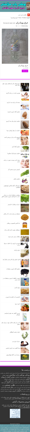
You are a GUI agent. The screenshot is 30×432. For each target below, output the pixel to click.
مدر (20, 387)
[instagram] (13, 426)
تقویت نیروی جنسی (24, 377)
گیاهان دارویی (16, 391)
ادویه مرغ (17, 304)
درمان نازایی (11, 379)
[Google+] (17, 426)
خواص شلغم (17, 179)
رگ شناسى (16, 381)
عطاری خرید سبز (22, 15)
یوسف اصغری (4, 391)
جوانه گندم (17, 287)
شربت (16, 382)
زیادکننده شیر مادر (25, 382)
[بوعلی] (15, 6)
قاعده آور (28, 387)
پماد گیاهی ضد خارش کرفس (13, 348)
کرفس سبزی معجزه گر (14, 169)
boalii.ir (18, 423)
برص (4, 373)
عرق (3, 385)
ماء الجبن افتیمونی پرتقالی (13, 223)
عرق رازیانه (17, 250)
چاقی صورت (23, 389)
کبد (19, 389)
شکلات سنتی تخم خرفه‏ (14, 236)
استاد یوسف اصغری (13, 373)
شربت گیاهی (10, 382)
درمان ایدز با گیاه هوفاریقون (13, 355)
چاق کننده (10, 387)
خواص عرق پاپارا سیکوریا (13, 153)
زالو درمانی (8, 381)
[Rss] (19, 426)
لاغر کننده (23, 387)
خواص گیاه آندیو (16, 146)
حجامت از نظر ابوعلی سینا (13, 130)
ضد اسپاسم (27, 385)
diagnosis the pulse (25, 373)
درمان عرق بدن (16, 341)
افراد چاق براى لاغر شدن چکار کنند (11, 259)
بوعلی (27, 375)
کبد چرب (16, 389)
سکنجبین (19, 382)
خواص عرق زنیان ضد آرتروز (13, 121)
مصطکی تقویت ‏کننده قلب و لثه (12, 230)
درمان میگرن (17, 379)
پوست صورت (16, 387)
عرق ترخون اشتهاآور (15, 332)
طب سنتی (10, 385)
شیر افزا (3, 382)
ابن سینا (19, 373)
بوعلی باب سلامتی (16, 375)
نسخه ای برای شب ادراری (13, 102)
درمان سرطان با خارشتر (14, 204)
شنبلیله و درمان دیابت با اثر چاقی (12, 214)
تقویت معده (6, 375)
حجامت (17, 377)
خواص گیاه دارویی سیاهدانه (13, 269)
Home (19, 17)
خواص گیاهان (11, 377)
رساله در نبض (22, 381)
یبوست (10, 391)
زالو (13, 381)
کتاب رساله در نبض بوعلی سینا (8, 389)
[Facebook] (15, 426)
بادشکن (7, 373)
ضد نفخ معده (17, 385)
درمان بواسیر (22, 379)
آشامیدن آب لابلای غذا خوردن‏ (13, 297)
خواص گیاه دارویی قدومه (14, 111)
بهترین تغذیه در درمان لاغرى (13, 93)
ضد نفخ (22, 385)
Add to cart (25, 71)
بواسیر (1, 373)
